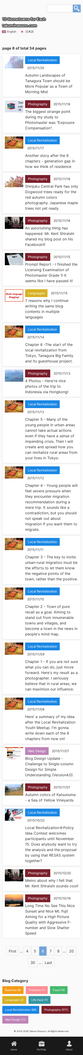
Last (48, 962)
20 (71, 951)
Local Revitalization (18, 1009)
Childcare (35, 990)
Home (14, 1049)
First (12, 951)
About (69, 1049)
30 (32, 962)
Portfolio (41, 1049)
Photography (52, 1009)
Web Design (12, 1019)
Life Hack (37, 1000)
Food (56, 990)
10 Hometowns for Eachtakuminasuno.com (24, 22)
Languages (12, 1000)
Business (11, 990)
